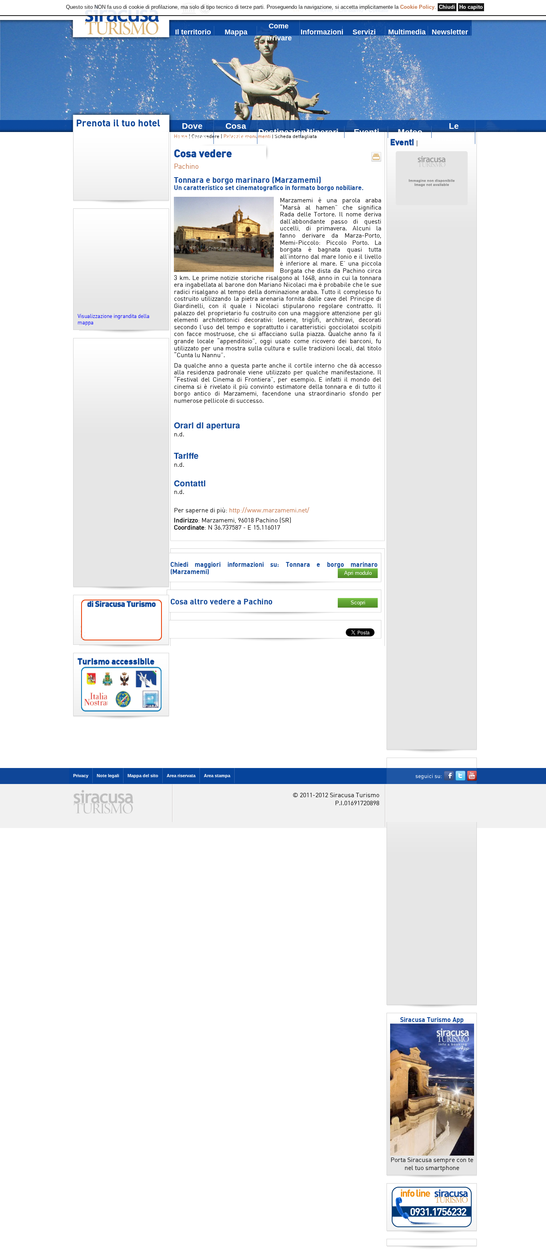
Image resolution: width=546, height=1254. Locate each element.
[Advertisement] (121, 462)
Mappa (236, 32)
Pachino (186, 166)
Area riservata (181, 775)
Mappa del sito (143, 775)
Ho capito (471, 7)
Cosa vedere (236, 131)
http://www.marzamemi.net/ (269, 510)
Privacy (80, 775)
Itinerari (323, 131)
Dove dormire (192, 131)
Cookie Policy (417, 7)
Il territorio (193, 32)
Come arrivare (278, 32)
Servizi (364, 32)
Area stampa (217, 775)
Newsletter (450, 32)
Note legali (108, 775)
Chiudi (447, 7)
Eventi (366, 131)
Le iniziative (454, 131)
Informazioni (322, 32)
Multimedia (407, 32)
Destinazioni (279, 131)
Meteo (410, 131)
